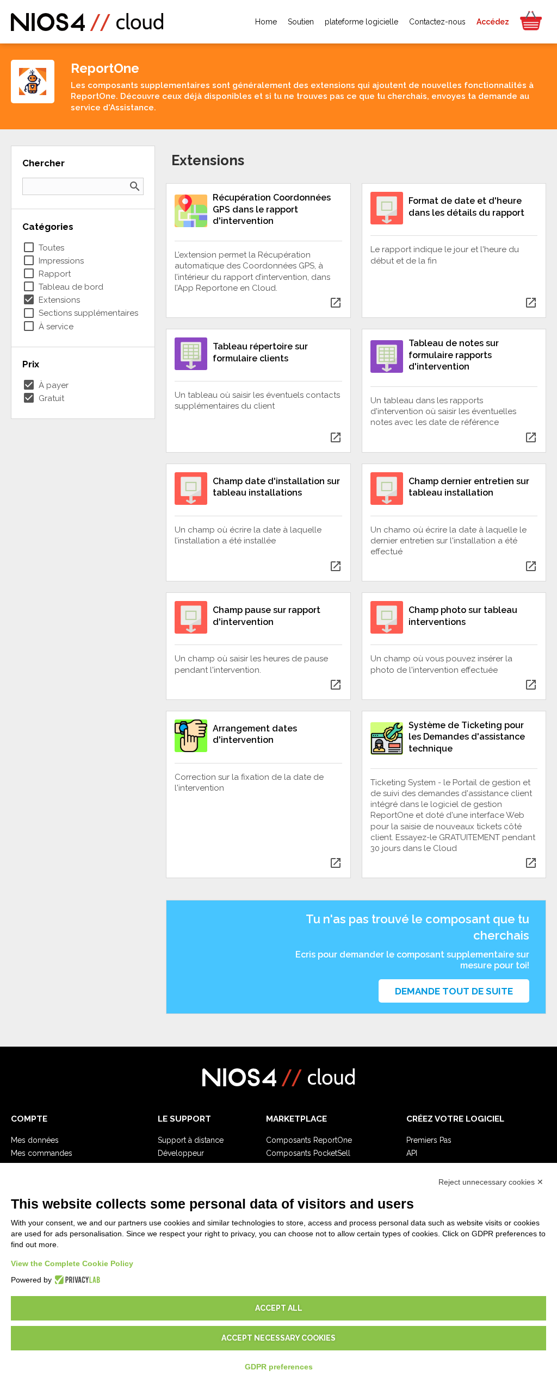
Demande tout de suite (454, 991)
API (411, 1153)
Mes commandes (41, 1153)
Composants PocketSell (308, 1153)
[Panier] (530, 22)
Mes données (35, 1140)
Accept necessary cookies (278, 1338)
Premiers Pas (428, 1140)
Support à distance (191, 1140)
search (134, 186)
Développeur (181, 1153)
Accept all (278, 1308)
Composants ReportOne (309, 1140)
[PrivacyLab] (76, 1279)
